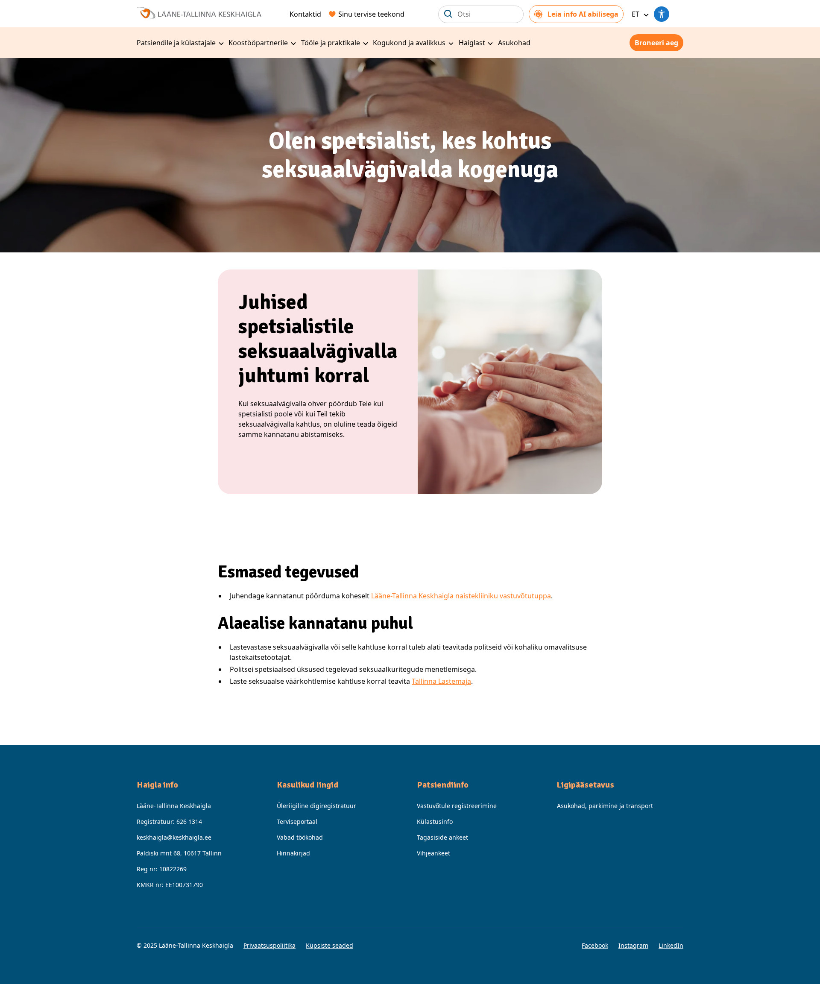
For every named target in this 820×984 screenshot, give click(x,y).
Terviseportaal (297, 821)
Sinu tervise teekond (371, 14)
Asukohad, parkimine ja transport (605, 806)
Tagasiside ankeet (442, 837)
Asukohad (514, 42)
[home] (199, 11)
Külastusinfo (435, 821)
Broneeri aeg (656, 42)
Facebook (595, 945)
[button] (639, 14)
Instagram (633, 945)
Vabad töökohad (300, 837)
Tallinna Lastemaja (441, 681)
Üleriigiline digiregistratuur (316, 806)
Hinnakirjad (293, 853)
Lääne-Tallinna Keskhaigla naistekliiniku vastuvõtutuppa (461, 595)
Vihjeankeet (433, 853)
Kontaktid (305, 14)
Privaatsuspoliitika (269, 945)
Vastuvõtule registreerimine (457, 806)
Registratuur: (169, 821)
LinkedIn (671, 945)
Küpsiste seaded (329, 945)
